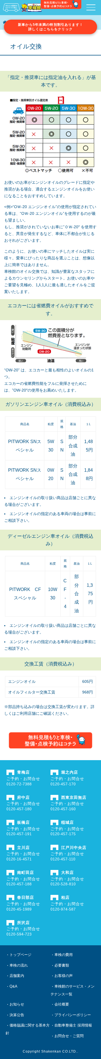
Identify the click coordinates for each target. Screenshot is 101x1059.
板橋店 (23, 822)
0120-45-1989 (19, 909)
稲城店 (67, 822)
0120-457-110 (62, 859)
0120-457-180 (19, 809)
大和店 (67, 872)
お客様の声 (63, 976)
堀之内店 (69, 772)
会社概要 (61, 1004)
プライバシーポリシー (72, 1015)
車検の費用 (63, 955)
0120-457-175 (63, 834)
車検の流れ (19, 965)
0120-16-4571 (19, 859)
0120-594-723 (19, 934)
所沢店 (23, 922)
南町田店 (25, 872)
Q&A (13, 986)
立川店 (23, 847)
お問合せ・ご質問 (69, 1036)
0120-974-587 (63, 909)
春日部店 (25, 897)
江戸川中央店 (73, 847)
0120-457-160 (63, 809)
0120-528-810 (63, 884)
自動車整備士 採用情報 (73, 1025)
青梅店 (23, 772)
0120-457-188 (19, 884)
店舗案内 (17, 976)
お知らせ (17, 1004)
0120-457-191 (19, 834)
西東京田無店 (73, 797)
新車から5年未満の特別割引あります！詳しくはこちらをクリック (50, 27)
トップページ (20, 955)
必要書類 (61, 965)
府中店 (23, 797)
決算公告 (17, 1015)
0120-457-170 (63, 784)
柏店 (65, 897)
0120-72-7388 (19, 784)
